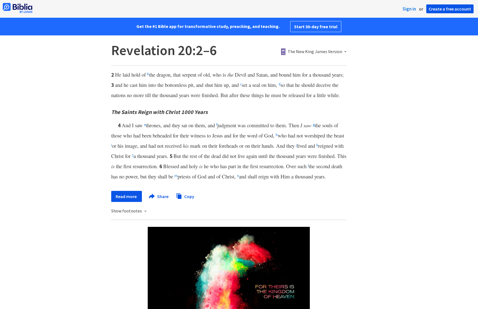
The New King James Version (315, 51)
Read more (126, 196)
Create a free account (450, 9)
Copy (188, 196)
